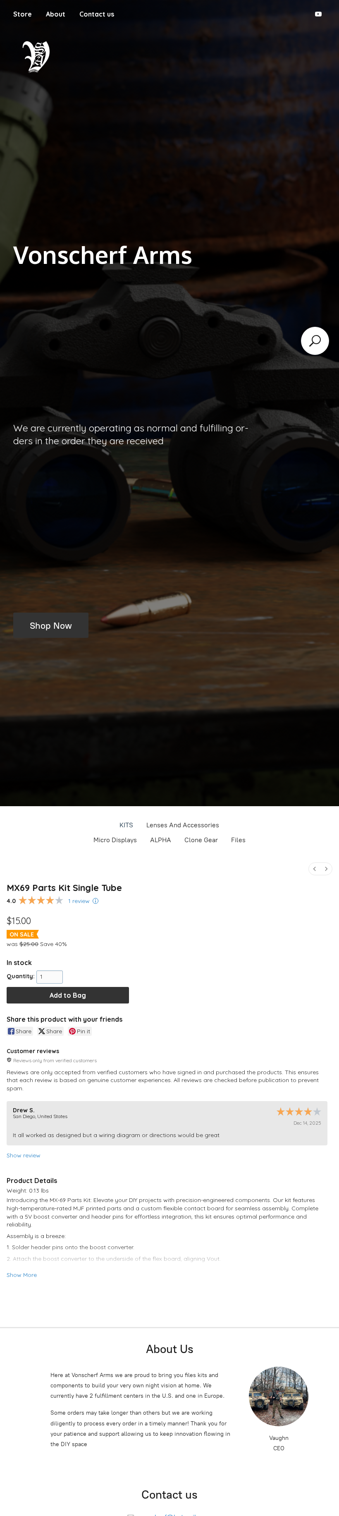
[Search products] (315, 340)
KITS (126, 825)
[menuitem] (314, 869)
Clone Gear (201, 840)
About (55, 14)
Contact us (96, 14)
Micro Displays (115, 840)
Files (238, 840)
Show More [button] (22, 1275)
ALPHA (160, 840)
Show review (24, 1155)
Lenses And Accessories (182, 825)
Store (22, 14)
